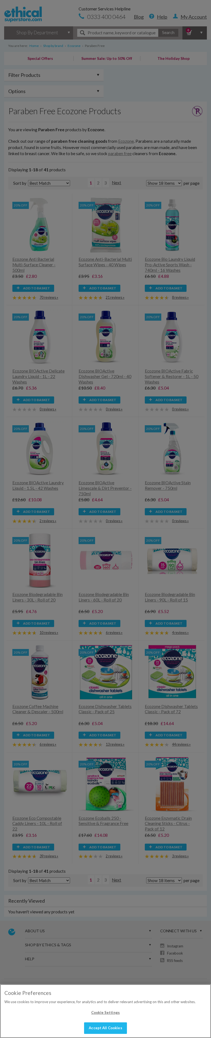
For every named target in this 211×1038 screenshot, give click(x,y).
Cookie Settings (105, 1012)
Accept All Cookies (105, 1028)
